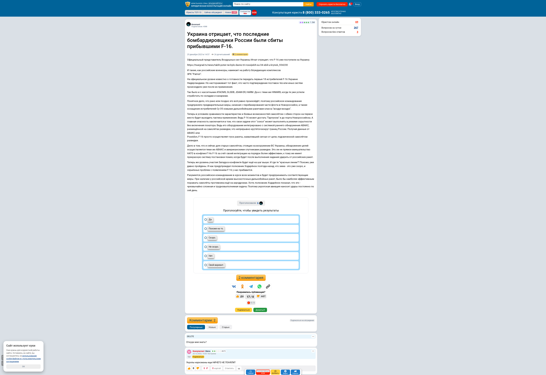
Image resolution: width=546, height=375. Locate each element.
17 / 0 (250, 296)
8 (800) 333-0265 (316, 12)
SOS (254, 12)
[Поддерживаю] (189, 368)
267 (356, 27)
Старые (225, 327)
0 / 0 (253, 303)
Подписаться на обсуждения (302, 320)
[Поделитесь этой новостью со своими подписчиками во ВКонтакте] (233, 286)
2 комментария (251, 278)
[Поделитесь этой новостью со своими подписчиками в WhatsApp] (259, 286)
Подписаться (243, 310)
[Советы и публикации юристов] (188, 4)
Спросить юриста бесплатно (332, 4)
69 (356, 22)
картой (217, 368)
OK (23, 366)
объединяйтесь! (215, 3)
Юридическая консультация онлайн (211, 6)
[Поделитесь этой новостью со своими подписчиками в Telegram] (251, 286)
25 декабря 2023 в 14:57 (198, 54)
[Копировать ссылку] (268, 286)
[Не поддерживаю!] (198, 368)
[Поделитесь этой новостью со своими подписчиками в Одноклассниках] (242, 286)
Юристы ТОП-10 (193, 12)
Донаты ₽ (260, 310)
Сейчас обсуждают (213, 12)
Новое (230, 12)
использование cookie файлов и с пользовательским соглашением (23, 359)
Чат (189, 357)
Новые (212, 327)
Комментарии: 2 (202, 320)
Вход (357, 4)
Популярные (196, 327)
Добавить (275, 373)
